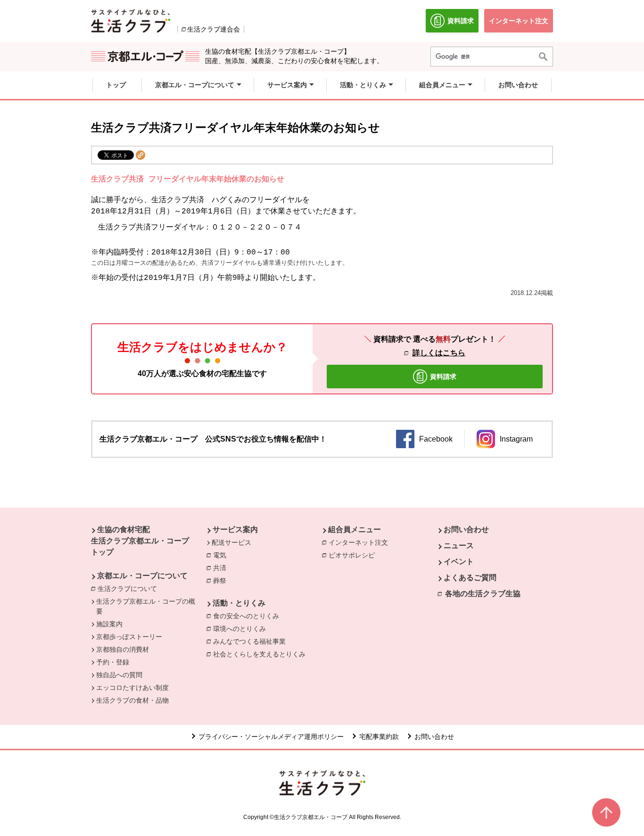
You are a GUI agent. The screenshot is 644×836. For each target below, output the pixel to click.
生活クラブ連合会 (213, 29)
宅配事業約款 (379, 736)
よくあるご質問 (470, 578)
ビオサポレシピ (354, 555)
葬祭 (222, 580)
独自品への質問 (119, 675)
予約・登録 (112, 662)
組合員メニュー (354, 529)
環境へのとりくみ (242, 628)
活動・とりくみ (239, 603)
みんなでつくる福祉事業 (251, 641)
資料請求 (463, 25)
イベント (459, 561)
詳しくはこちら (439, 353)
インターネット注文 (361, 542)
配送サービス (231, 542)
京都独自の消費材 (122, 649)
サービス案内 (235, 529)
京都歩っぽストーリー (129, 636)
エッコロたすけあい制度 (132, 687)
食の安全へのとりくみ (248, 616)
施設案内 (109, 624)
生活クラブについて (130, 588)
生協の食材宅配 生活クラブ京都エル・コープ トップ (140, 540)
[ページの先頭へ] (606, 812)
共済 (222, 568)
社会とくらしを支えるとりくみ (261, 654)
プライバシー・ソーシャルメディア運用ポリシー (271, 736)
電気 (222, 555)
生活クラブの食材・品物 (132, 700)
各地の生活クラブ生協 (482, 594)
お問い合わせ (466, 529)
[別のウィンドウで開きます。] (130, 21)
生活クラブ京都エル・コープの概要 (145, 606)
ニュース (459, 545)
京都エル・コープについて (142, 576)
